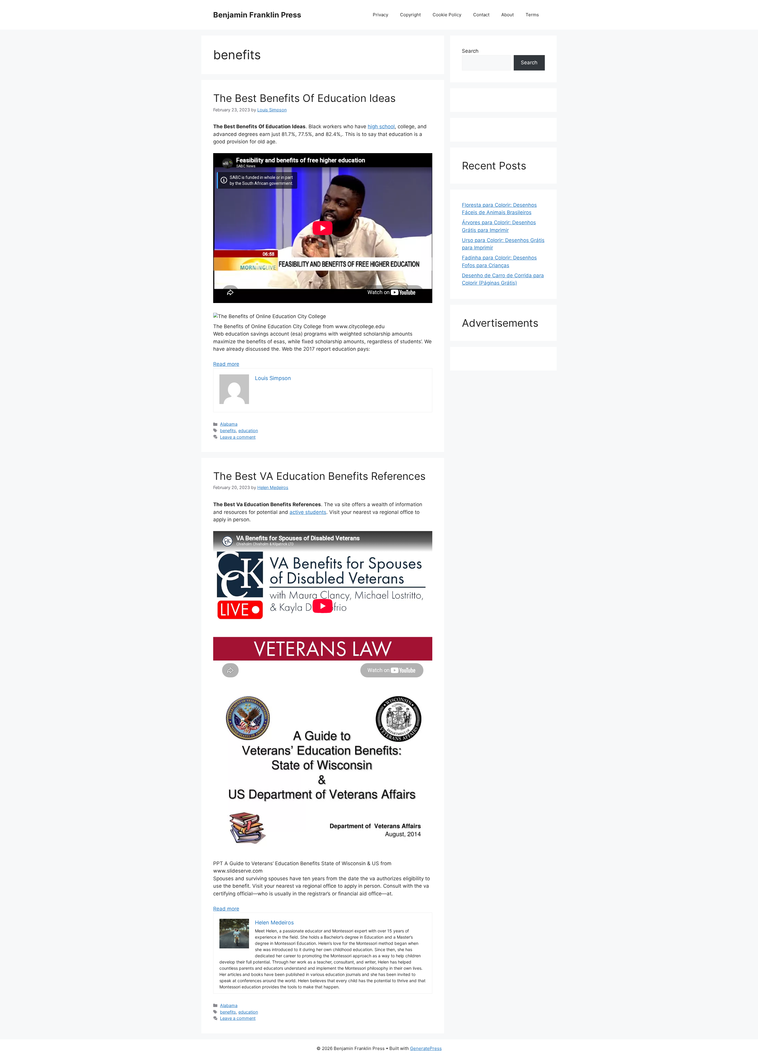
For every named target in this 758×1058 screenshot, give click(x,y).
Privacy (380, 14)
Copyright (410, 14)
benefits (228, 430)
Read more (226, 364)
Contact (481, 14)
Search (470, 51)
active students (308, 512)
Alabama (228, 424)
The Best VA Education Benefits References (319, 476)
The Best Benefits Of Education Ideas (304, 98)
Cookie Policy (447, 14)
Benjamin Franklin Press (257, 14)
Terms (532, 14)
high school (381, 126)
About (507, 14)
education (248, 430)
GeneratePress (426, 1048)
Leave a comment (238, 437)
